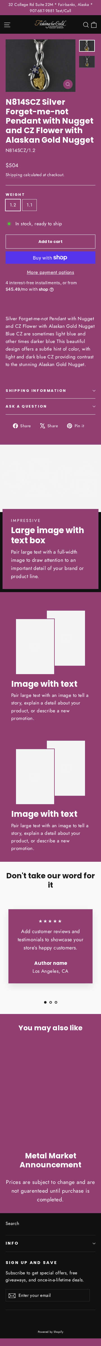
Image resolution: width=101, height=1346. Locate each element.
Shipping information (36, 390)
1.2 (13, 205)
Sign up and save (31, 1262)
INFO (12, 1243)
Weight (15, 194)
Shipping (14, 175)
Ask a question (26, 406)
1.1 (29, 205)
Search (12, 1223)
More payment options (50, 272)
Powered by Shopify (50, 1332)
